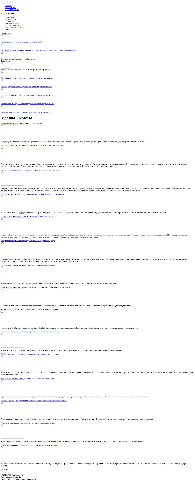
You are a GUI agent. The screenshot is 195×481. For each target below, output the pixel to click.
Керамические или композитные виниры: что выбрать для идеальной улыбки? (31, 332)
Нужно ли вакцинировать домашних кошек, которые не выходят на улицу (29, 445)
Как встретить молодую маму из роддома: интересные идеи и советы (27, 104)
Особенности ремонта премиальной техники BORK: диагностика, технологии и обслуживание (38, 50)
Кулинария (9, 21)
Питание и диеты (12, 23)
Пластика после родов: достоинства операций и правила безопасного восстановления (34, 401)
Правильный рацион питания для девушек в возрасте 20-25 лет (25, 112)
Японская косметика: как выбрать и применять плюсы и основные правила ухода (32, 146)
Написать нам (10, 8)
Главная (8, 6)
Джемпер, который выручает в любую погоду (18, 59)
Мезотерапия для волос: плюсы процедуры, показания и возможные (27, 378)
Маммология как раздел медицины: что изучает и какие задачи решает (28, 423)
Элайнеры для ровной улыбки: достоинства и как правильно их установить (30, 354)
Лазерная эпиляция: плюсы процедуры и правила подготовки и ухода (28, 241)
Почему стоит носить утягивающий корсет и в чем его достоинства (27, 78)
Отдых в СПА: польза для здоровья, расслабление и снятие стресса (27, 216)
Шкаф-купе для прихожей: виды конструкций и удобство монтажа (26, 87)
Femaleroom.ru (6, 2)
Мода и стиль (10, 19)
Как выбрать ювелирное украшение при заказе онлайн (22, 42)
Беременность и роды (13, 27)
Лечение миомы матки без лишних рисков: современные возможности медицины (32, 194)
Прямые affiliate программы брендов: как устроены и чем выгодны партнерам (31, 170)
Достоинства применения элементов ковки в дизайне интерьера (25, 95)
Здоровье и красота (12, 25)
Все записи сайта (12, 10)
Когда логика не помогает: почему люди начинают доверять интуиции (28, 265)
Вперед (6, 469)
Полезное (9, 29)
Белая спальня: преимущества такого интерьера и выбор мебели (25, 70)
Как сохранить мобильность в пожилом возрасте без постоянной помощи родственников (35, 287)
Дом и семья (10, 17)
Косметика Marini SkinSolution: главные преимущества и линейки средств (29, 310)
